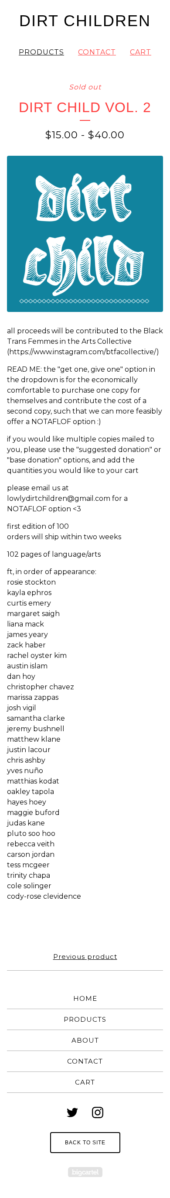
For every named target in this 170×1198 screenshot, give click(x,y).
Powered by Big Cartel (85, 1172)
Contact (97, 52)
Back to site (85, 1143)
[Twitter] (72, 1112)
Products (41, 52)
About (85, 1040)
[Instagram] (97, 1112)
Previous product (85, 956)
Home (85, 998)
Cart (140, 52)
